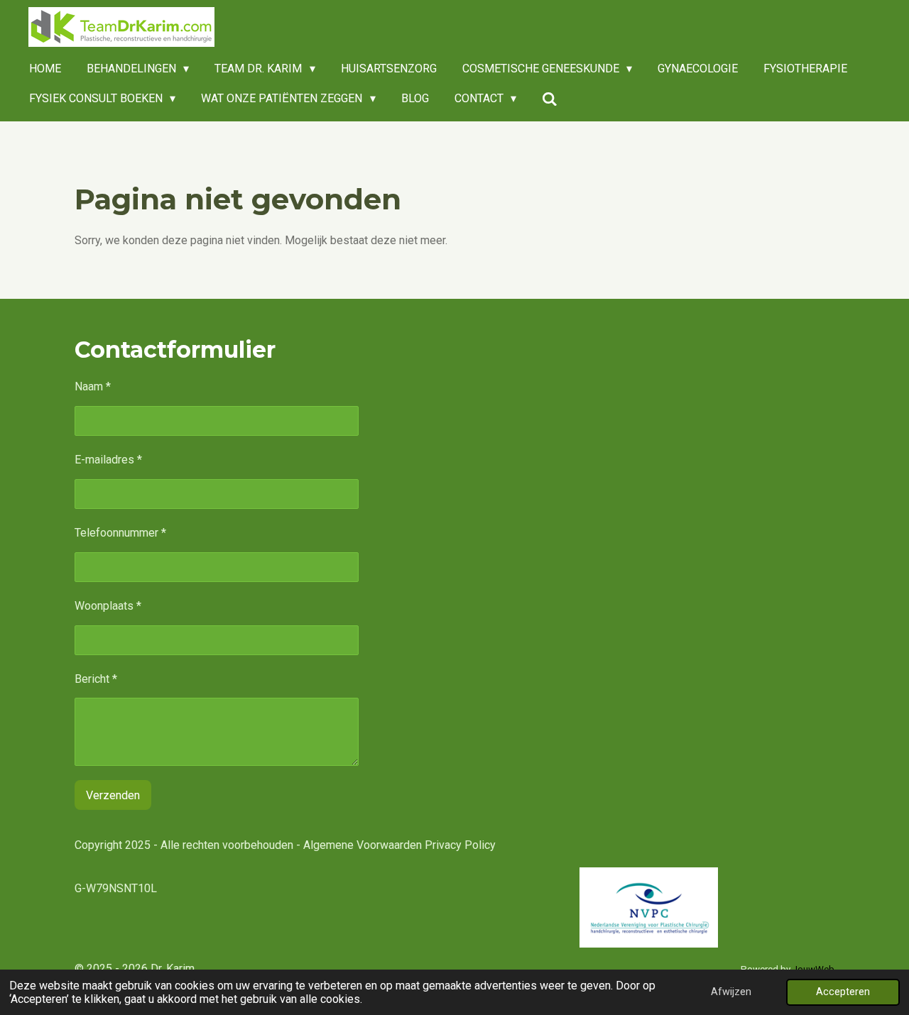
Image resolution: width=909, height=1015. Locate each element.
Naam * (93, 386)
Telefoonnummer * (120, 532)
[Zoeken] (550, 99)
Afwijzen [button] (731, 992)
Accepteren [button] (843, 992)
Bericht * (96, 679)
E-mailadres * (108, 459)
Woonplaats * (108, 606)
